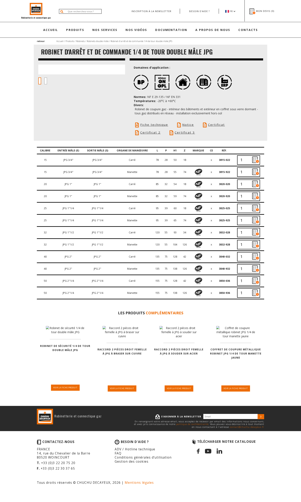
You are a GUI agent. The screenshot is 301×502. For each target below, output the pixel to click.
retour (41, 41)
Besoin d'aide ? (199, 11)
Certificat (216, 125)
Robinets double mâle (98, 41)
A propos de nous (212, 30)
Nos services (104, 30)
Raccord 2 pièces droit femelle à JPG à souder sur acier (179, 351)
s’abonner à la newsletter (181, 416)
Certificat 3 (185, 132)
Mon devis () (265, 10)
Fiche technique (154, 125)
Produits (75, 30)
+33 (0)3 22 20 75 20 (58, 463)
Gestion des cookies (131, 461)
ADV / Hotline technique (135, 449)
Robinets (80, 41)
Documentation (171, 30)
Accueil (50, 30)
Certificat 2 (150, 132)
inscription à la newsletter (151, 11)
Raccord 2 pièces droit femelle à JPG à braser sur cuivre (122, 351)
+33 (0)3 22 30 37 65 (58, 468)
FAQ (118, 453)
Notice (188, 125)
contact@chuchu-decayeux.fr (247, 426)
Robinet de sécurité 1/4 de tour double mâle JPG (65, 348)
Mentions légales (139, 482)
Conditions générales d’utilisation (143, 457)
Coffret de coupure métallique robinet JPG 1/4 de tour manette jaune (235, 353)
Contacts (248, 30)
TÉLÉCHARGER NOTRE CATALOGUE (226, 442)
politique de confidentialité (192, 424)
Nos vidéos (136, 30)
